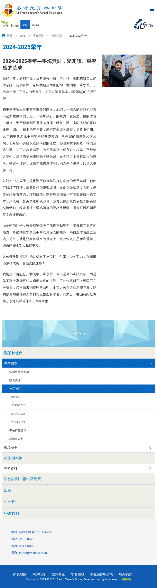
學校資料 (10, 468)
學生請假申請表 (101, 574)
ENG (25, 24)
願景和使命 (13, 352)
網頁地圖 (19, 574)
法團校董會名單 (19, 372)
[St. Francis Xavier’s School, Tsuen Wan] (32, 16)
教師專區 (58, 574)
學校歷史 (10, 447)
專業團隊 (38, 35)
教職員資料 (16, 439)
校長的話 (56, 35)
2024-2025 (18, 414)
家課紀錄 (39, 574)
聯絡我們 (11, 513)
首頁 (9, 35)
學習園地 (77, 574)
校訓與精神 (13, 458)
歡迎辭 (15, 397)
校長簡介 (15, 380)
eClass (35, 24)
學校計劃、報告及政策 (22, 478)
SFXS (23, 35)
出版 (7, 490)
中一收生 (11, 501)
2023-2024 (18, 422)
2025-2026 (18, 405)
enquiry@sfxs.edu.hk (33, 553)
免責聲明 (126, 579)
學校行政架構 (17, 430)
